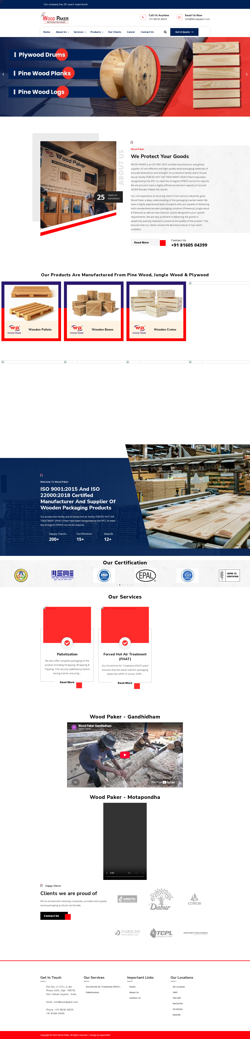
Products (96, 32)
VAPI (175, 992)
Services (78, 32)
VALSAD (177, 997)
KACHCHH (178, 1003)
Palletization (67, 654)
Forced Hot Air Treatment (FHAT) (125, 656)
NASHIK (177, 1014)
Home (46, 32)
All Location (179, 986)
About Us (61, 32)
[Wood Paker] (54, 17)
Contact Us (147, 32)
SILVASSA (178, 1009)
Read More (141, 242)
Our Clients (114, 32)
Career (131, 32)
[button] (3, 74)
